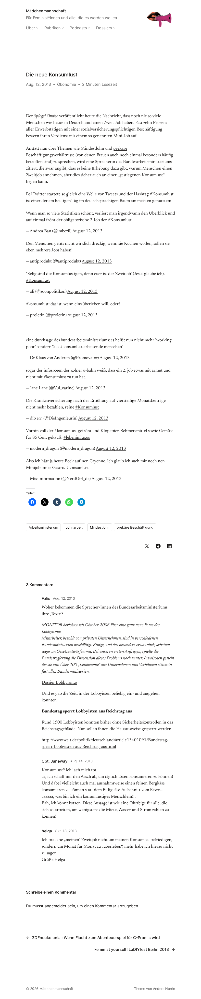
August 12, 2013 (87, 231)
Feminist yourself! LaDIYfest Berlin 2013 (131, 949)
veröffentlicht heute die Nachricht (90, 116)
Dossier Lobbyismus (59, 682)
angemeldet (55, 905)
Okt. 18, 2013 (66, 831)
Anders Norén (164, 988)
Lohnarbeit (74, 527)
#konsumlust (37, 304)
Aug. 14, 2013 (81, 761)
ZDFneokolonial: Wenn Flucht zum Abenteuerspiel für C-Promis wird (96, 937)
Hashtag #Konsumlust (154, 194)
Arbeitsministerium (43, 527)
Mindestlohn (99, 527)
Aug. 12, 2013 (64, 598)
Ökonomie (66, 84)
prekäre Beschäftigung (135, 527)
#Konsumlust (120, 220)
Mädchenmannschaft (46, 10)
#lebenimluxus (76, 437)
